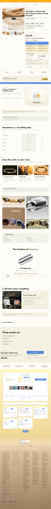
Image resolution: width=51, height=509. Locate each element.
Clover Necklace (35, 454)
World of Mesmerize (12, 505)
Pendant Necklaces (26, 454)
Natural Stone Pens (44, 476)
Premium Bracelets (35, 471)
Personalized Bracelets (26, 472)
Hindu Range (25, 482)
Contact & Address (15, 461)
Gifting (43, 488)
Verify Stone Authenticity (16, 464)
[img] (6, 407)
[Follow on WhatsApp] (15, 501)
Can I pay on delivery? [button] (5, 338)
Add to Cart (35, 352)
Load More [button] (25, 431)
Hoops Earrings (35, 474)
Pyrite (46, 473)
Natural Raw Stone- (45, 472)
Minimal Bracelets (35, 470)
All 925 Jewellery (25, 489)
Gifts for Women (35, 483)
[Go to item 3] (12, 33)
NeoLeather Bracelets (26, 470)
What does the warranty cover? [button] (7, 341)
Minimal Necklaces (26, 455)
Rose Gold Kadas (25, 468)
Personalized (25, 483)
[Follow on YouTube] (10, 501)
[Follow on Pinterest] (8, 501)
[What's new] (34, 4)
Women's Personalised (36, 477)
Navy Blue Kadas (26, 469)
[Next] (27, 279)
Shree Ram (28, 487)
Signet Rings (27, 461)
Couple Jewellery (35, 484)
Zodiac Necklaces (35, 458)
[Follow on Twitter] (3, 501)
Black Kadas (25, 466)
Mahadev (28, 486)
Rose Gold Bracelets (35, 469)
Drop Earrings (37, 475)
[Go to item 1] (4, 33)
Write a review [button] (40, 379)
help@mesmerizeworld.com (6, 493)
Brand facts (4, 497)
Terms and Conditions (16, 459)
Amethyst (43, 475)
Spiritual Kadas (25, 471)
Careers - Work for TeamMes (17, 462)
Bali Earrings (28, 474)
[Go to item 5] (20, 33)
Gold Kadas (27, 467)
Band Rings (25, 462)
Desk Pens (43, 477)
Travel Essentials (44, 484)
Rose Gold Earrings (35, 476)
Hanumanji (25, 486)
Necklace (24, 480)
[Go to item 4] (16, 33)
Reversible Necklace (35, 459)
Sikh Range (27, 481)
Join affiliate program (16, 453)
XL (32, 31)
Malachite (46, 475)
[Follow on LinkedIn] (13, 501)
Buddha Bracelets (44, 453)
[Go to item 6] (24, 33)
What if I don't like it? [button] (5, 344)
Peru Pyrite (43, 473)
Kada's (27, 480)
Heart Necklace (35, 460)
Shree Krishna (25, 488)
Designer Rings (28, 463)
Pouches (43, 485)
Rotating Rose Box (44, 487)
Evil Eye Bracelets (35, 468)
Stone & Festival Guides (16, 456)
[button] (14, 4)
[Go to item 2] (8, 33)
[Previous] (24, 279)
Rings (24, 481)
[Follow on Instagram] (5, 501)
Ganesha (24, 487)
